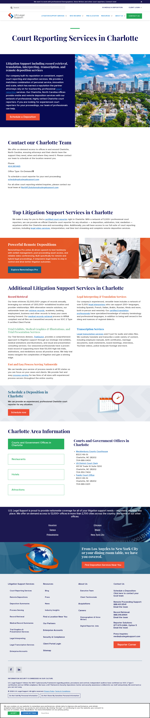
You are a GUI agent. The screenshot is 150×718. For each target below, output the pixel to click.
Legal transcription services (90, 334)
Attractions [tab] (18, 490)
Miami (97, 530)
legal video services (40, 228)
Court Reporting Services (21, 591)
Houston (52, 525)
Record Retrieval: (122, 612)
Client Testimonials (88, 597)
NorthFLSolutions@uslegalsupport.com (39, 187)
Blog (47, 591)
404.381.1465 (14, 166)
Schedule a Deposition (23, 117)
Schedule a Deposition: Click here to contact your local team (126, 593)
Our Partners (49, 623)
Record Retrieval (17, 617)
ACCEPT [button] (14, 713)
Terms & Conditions (62, 691)
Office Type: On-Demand (20, 171)
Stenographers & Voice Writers (90, 618)
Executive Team (87, 591)
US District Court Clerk (87, 463)
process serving (20, 375)
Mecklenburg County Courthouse (92, 451)
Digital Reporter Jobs (89, 626)
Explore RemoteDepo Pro (24, 270)
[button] (134, 16)
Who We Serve (75, 16)
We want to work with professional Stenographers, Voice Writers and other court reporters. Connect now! (75, 2)
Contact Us (134, 16)
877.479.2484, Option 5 (125, 625)
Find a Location (92, 16)
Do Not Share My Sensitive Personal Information (60, 696)
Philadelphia (52, 535)
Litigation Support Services (52, 16)
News (47, 604)
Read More (45, 713)
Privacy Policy (49, 691)
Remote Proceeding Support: (128, 602)
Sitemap (47, 651)
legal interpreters (96, 305)
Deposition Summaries (20, 604)
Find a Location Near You (55, 617)
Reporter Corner (126, 644)
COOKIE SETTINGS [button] (29, 713)
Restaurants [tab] (19, 459)
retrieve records (36, 311)
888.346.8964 (120, 615)
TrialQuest (39, 337)
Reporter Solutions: (123, 623)
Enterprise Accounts (18, 651)
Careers (82, 610)
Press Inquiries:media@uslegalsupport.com (127, 635)
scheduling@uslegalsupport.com (23, 180)
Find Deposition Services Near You (103, 565)
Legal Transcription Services (22, 645)
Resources (105, 16)
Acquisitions (84, 604)
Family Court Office (85, 475)
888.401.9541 (120, 604)
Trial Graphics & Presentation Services (19, 631)
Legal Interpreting (17, 638)
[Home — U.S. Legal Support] (16, 18)
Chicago (97, 525)
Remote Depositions (19, 597)
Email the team (121, 607)
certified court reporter (56, 219)
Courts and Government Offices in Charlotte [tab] (31, 444)
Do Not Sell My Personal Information (23, 696)
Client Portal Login (52, 644)
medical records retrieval (40, 316)
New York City (97, 535)
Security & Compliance (54, 637)
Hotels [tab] (15, 474)
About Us (119, 16)
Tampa (52, 530)
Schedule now (18, 412)
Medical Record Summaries (21, 623)
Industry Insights (52, 610)
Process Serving (17, 610)
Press (47, 597)
